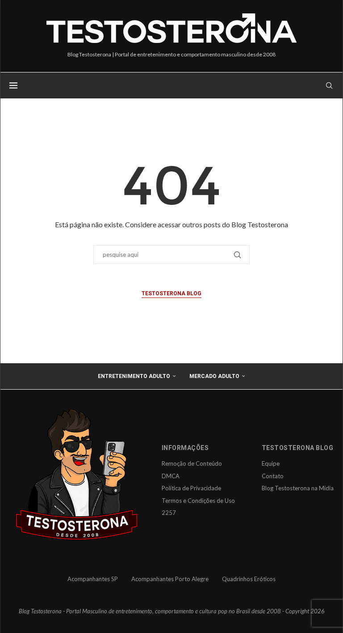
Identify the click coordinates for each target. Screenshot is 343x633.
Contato (273, 476)
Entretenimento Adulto (134, 376)
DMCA (171, 476)
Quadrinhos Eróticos (249, 578)
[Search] (329, 85)
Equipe (271, 463)
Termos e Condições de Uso (198, 500)
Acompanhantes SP (92, 578)
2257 (169, 512)
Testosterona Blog (171, 293)
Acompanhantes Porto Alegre (170, 578)
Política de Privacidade (191, 488)
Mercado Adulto (214, 376)
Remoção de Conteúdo (192, 463)
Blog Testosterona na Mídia (298, 488)
